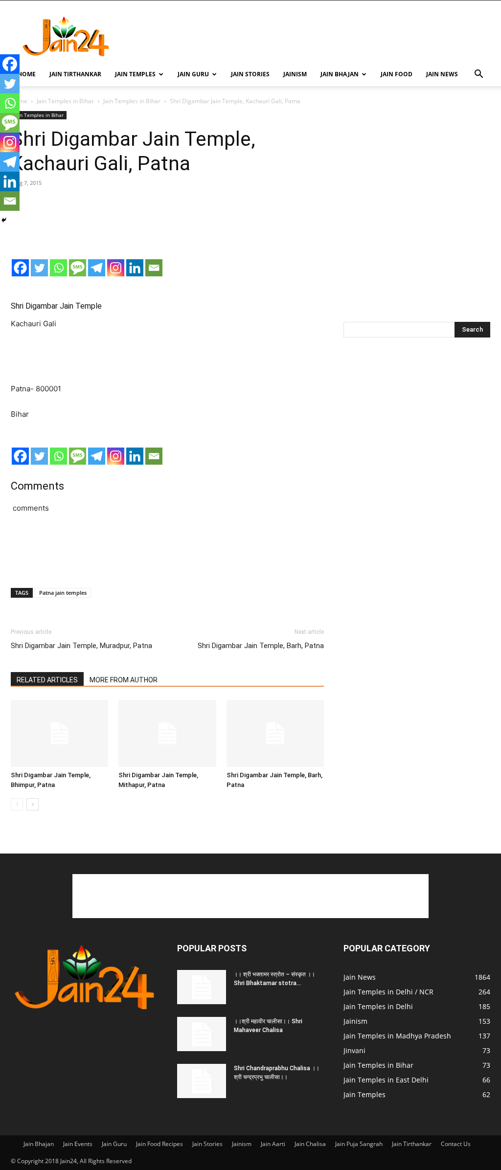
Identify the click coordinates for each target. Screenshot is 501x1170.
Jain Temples (135, 74)
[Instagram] (115, 267)
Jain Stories (250, 74)
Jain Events (77, 1144)
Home (27, 74)
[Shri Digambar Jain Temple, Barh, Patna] (275, 733)
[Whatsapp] (58, 267)
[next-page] (32, 804)
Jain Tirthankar (75, 74)
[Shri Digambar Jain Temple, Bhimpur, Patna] (59, 733)
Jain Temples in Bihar (65, 101)
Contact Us (456, 1144)
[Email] (153, 267)
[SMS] (77, 267)
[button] (478, 75)
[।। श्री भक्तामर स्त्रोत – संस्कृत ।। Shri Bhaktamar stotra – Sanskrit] (201, 987)
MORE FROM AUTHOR (124, 680)
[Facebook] (20, 267)
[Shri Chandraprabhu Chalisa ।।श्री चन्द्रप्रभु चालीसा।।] (201, 1081)
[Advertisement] (312, 36)
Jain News (442, 74)
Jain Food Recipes (159, 1144)
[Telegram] (96, 267)
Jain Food (396, 74)
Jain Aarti (273, 1144)
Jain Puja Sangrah (359, 1144)
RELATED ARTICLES (47, 680)
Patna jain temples (63, 592)
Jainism (295, 74)
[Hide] (4, 220)
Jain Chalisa (310, 1144)
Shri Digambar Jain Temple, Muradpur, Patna (81, 645)
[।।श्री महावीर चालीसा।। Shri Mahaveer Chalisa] (201, 1034)
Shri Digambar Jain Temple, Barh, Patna (261, 645)
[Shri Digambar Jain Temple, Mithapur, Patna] (167, 733)
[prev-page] (17, 804)
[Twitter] (39, 267)
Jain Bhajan (339, 74)
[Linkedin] (134, 267)
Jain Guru (193, 74)
